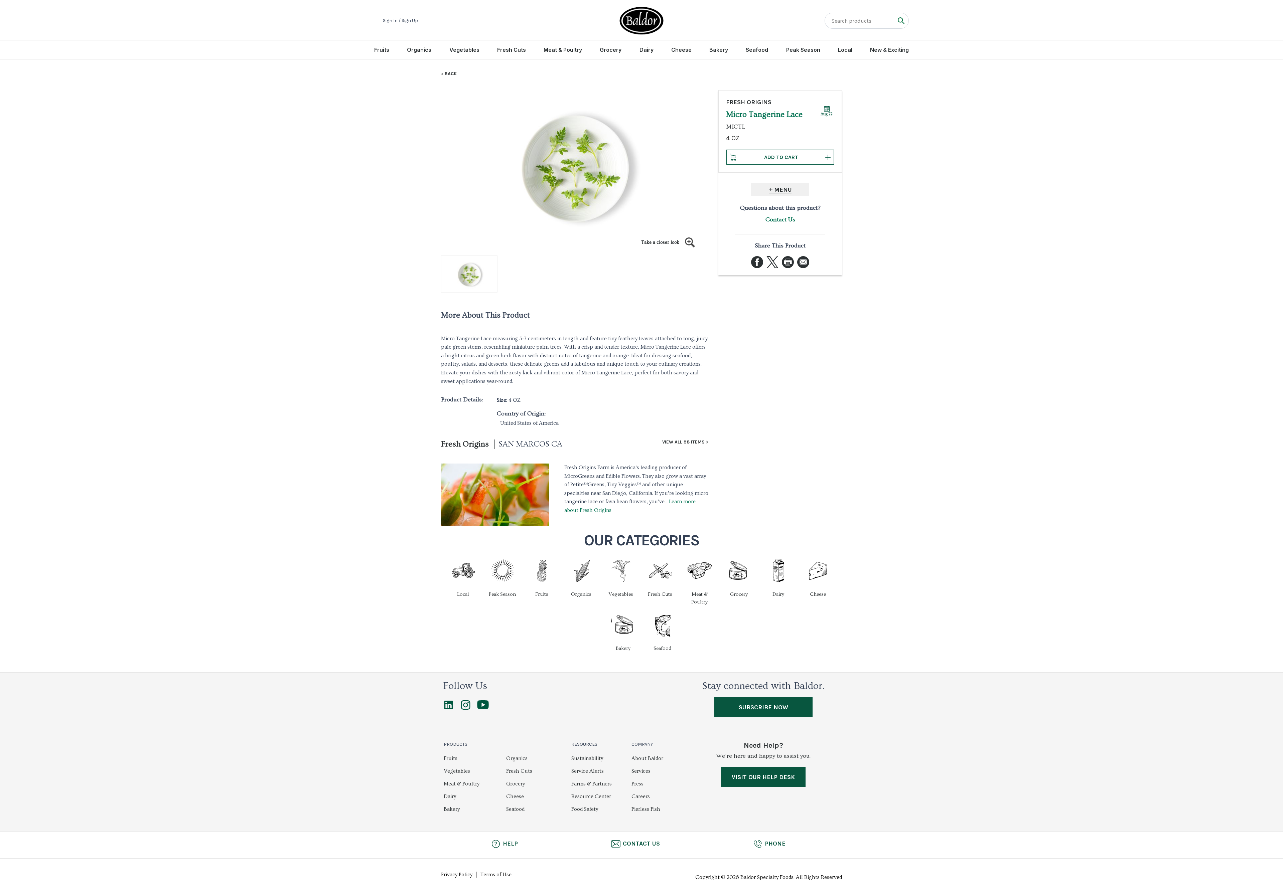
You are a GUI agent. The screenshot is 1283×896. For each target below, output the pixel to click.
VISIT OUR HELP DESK (763, 777)
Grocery (610, 49)
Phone (775, 843)
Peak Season (803, 49)
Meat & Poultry (563, 49)
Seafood (757, 49)
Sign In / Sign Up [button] (400, 20)
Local (845, 49)
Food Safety (584, 809)
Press (637, 784)
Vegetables (464, 49)
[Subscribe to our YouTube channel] (483, 707)
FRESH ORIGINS (748, 102)
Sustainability (587, 758)
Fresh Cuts (511, 49)
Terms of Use (496, 875)
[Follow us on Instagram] (465, 708)
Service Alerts (587, 771)
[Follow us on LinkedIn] (448, 708)
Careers (640, 796)
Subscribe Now (763, 707)
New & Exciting (889, 49)
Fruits (381, 49)
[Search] (901, 20)
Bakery (718, 49)
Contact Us (780, 219)
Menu (783, 189)
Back (451, 73)
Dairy (646, 49)
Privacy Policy (456, 875)
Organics (419, 49)
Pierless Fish (645, 809)
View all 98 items (683, 442)
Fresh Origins (465, 444)
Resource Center (591, 796)
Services (641, 771)
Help (510, 843)
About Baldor (647, 758)
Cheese (681, 49)
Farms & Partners (591, 784)
